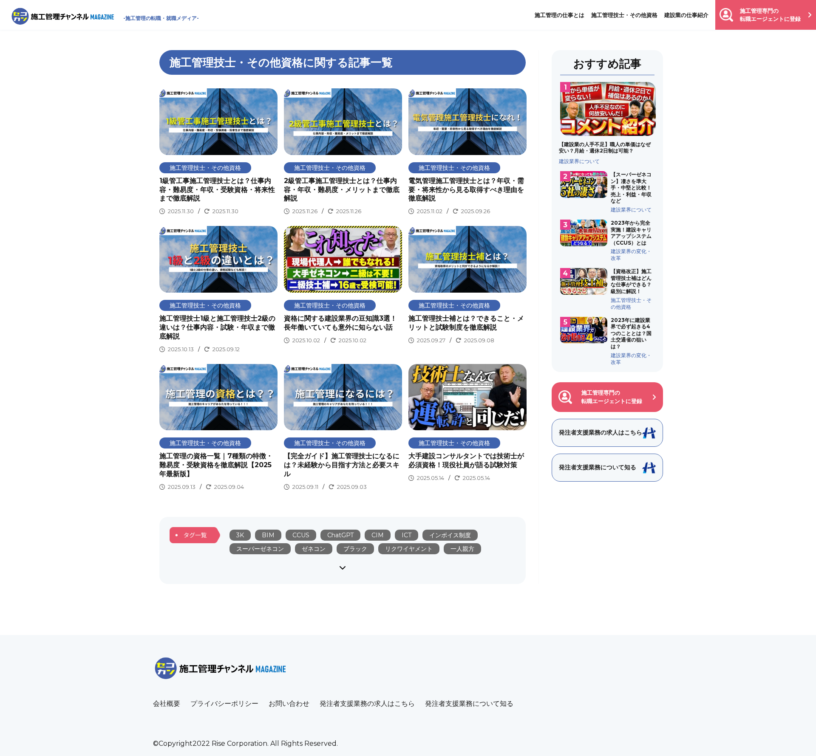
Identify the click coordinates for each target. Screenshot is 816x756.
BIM (268, 535)
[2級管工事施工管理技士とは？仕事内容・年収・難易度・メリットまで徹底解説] (343, 152)
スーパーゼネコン (260, 549)
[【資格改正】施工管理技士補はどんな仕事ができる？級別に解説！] (607, 289)
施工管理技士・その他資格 (624, 14)
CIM (377, 535)
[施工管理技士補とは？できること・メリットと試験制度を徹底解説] (467, 285)
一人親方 (462, 549)
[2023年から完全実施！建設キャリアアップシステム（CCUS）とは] (607, 240)
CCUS (300, 535)
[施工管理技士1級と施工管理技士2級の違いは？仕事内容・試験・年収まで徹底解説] (218, 289)
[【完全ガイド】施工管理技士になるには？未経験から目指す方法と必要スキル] (343, 427)
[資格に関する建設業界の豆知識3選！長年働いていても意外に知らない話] (343, 285)
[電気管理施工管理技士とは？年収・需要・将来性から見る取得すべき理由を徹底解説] (467, 152)
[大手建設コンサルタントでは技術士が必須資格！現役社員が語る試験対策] (467, 423)
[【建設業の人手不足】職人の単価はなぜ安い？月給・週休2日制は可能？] (607, 123)
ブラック (355, 549)
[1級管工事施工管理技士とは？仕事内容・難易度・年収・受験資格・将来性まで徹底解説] (218, 152)
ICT (406, 535)
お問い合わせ (289, 704)
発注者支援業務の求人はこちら (367, 704)
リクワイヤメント (409, 549)
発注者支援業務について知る (469, 704)
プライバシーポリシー (224, 704)
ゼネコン (314, 549)
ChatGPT (340, 535)
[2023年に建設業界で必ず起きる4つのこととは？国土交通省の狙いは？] (607, 341)
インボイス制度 (450, 535)
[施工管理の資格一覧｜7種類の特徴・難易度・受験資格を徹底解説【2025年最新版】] (218, 427)
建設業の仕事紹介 (686, 14)
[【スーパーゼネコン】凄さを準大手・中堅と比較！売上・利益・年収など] (607, 192)
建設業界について (579, 161)
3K (240, 535)
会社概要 (166, 704)
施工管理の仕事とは (559, 14)
